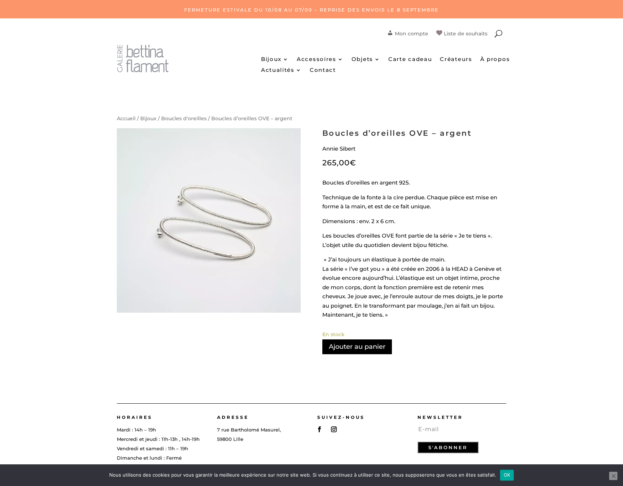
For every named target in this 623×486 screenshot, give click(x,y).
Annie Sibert (338, 148)
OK (507, 475)
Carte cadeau (410, 59)
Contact (323, 70)
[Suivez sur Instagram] (334, 429)
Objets (362, 59)
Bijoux (271, 59)
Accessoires (316, 59)
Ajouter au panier (357, 347)
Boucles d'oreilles (184, 118)
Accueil (126, 118)
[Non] (613, 476)
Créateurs (456, 59)
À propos (495, 59)
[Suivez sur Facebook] (319, 429)
